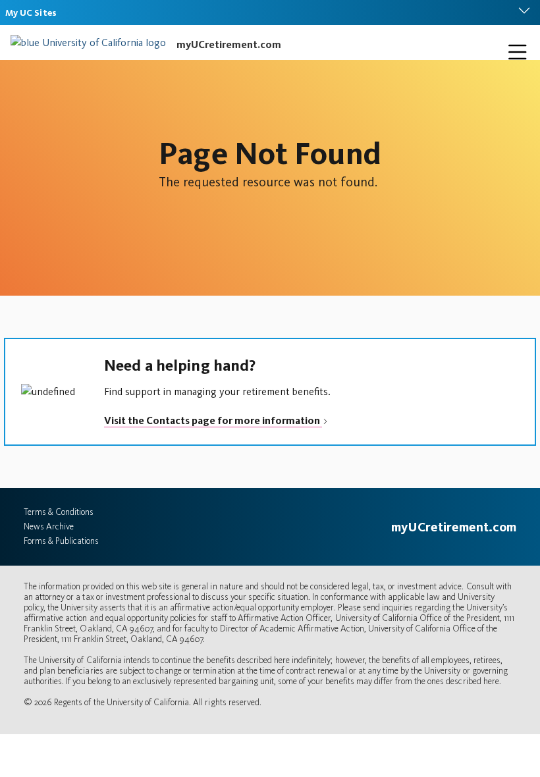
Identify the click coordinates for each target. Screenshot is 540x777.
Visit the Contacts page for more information (213, 420)
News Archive (49, 526)
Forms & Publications (61, 541)
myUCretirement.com (228, 44)
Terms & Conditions (59, 512)
